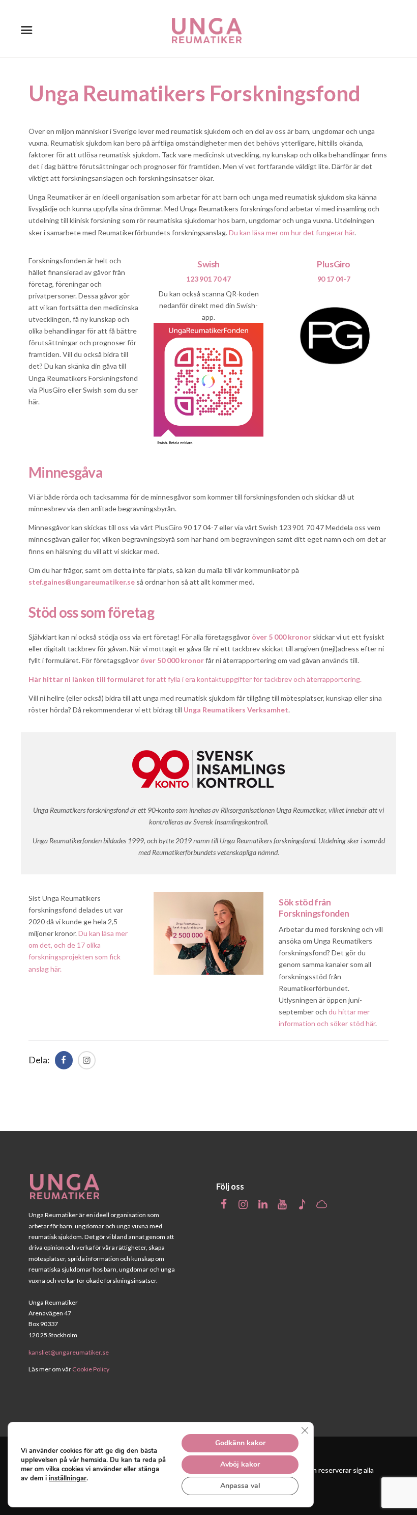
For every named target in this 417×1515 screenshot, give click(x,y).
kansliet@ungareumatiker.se (68, 1352)
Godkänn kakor (240, 1443)
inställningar (67, 1478)
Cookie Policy (90, 1369)
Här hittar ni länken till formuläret (86, 679)
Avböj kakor (240, 1464)
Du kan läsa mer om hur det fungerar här (291, 232)
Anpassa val (240, 1486)
